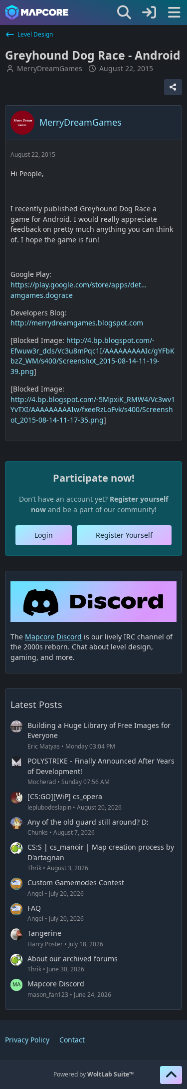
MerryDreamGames (49, 68)
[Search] (124, 13)
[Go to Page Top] (171, 1075)
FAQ (34, 908)
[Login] (149, 12)
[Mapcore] (36, 13)
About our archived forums (72, 958)
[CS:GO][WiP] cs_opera (64, 796)
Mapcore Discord (55, 983)
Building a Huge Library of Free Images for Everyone (99, 730)
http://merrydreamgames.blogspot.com (76, 322)
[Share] (173, 87)
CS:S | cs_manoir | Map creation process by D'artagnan (100, 852)
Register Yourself (124, 535)
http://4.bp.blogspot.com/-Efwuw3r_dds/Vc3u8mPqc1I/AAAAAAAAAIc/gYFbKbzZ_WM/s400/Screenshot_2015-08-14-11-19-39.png (92, 355)
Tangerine (44, 933)
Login (43, 535)
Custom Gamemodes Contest (75, 882)
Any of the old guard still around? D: (88, 822)
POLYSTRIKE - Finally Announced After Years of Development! (101, 766)
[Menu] (174, 13)
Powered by (93, 1074)
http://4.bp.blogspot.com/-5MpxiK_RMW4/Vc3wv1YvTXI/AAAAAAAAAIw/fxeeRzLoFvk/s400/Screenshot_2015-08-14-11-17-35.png (92, 410)
